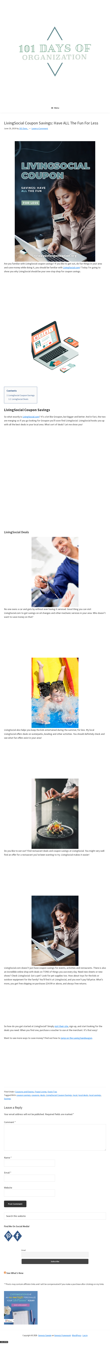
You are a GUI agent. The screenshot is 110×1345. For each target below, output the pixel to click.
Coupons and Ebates (24, 1091)
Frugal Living (41, 1091)
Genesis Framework (62, 1335)
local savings (95, 1095)
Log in (85, 1335)
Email (7, 1172)
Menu (56, 107)
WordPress (76, 1335)
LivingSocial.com (71, 267)
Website (8, 1187)
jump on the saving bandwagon (76, 1038)
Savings (7, 1098)
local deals (83, 1095)
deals (42, 1095)
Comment (10, 1122)
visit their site (61, 1026)
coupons (35, 1095)
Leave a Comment (40, 128)
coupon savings (23, 1095)
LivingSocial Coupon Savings (59, 1095)
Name (8, 1157)
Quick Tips (52, 1091)
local (75, 1095)
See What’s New (14, 1273)
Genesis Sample (44, 1335)
